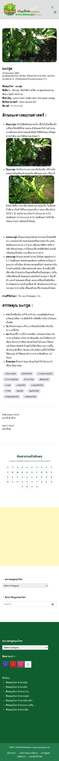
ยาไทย (8, 391)
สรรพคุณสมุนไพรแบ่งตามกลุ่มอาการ (31, 79)
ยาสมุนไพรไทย (37, 385)
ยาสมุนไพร (21, 385)
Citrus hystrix (10, 374)
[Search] (53, 604)
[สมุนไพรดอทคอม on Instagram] (20, 664)
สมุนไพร (20, 391)
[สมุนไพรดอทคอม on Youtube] (13, 664)
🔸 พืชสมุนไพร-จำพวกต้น (15, 682)
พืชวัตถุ (23, 76)
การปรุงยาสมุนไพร (45, 374)
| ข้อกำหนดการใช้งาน (28, 753)
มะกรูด (8, 385)
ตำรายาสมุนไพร (11, 379)
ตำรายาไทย (29, 379)
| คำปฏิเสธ (45, 753)
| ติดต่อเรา (21, 756)
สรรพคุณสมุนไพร (12, 397)
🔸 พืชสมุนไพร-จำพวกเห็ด (15, 709)
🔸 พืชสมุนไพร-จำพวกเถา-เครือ (17, 705)
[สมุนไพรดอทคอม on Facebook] (5, 664)
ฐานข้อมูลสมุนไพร (10, 76)
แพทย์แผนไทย (30, 397)
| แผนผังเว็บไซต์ (35, 756)
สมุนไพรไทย (34, 391)
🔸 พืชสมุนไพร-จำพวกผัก (14, 687)
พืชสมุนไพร (44, 379)
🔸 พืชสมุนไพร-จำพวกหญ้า (15, 696)
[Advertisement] (29, 536)
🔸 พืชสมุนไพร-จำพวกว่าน (15, 691)
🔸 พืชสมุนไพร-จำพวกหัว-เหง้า (17, 700)
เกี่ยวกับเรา (11, 753)
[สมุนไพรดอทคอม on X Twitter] (28, 664)
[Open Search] (52, 7)
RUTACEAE (17, 106)
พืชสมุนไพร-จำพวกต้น (36, 76)
